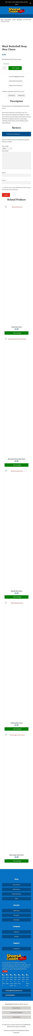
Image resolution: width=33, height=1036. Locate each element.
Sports (14, 19)
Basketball (19, 19)
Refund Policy (16, 1008)
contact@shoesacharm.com (13, 990)
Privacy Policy (16, 1017)
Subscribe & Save (16, 894)
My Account (16, 910)
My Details (16, 920)
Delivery (16, 936)
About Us (16, 932)
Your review (5, 151)
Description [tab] (12, 95)
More (5, 971)
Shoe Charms (8, 19)
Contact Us (16, 948)
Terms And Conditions (16, 1012)
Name (4, 172)
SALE (16, 898)
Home (2, 19)
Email (4, 180)
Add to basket (16, 68)
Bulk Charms (16, 889)
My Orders (16, 915)
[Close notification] (30, 3)
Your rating (5, 146)
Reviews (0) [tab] (21, 95)
